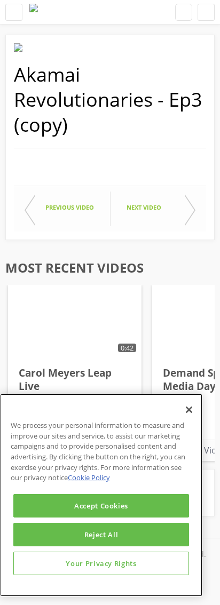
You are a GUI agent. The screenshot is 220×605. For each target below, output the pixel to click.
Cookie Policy (89, 477)
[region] (101, 495)
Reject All (101, 534)
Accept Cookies (101, 506)
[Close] (189, 409)
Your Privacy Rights (101, 563)
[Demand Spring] (33, 12)
